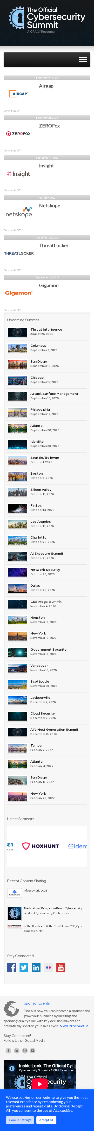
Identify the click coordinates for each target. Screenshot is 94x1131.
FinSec (36, 505)
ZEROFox (49, 125)
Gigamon (49, 285)
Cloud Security (42, 713)
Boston (36, 473)
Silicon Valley (40, 489)
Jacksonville (40, 697)
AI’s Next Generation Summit (54, 729)
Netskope (49, 205)
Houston (37, 617)
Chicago (37, 377)
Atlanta (36, 425)
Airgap (46, 85)
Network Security (45, 569)
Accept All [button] (46, 1120)
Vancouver (39, 665)
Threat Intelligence (46, 329)
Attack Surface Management (54, 393)
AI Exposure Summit (46, 553)
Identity (37, 441)
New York (38, 633)
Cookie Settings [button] (20, 1120)
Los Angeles (40, 521)
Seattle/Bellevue (44, 457)
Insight (46, 165)
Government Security (48, 649)
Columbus (38, 345)
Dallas (35, 585)
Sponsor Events (37, 1003)
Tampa (35, 745)
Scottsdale (39, 681)
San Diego (38, 361)
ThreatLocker (54, 245)
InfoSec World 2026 (35, 890)
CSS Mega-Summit (46, 601)
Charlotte (38, 537)
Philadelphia (40, 409)
